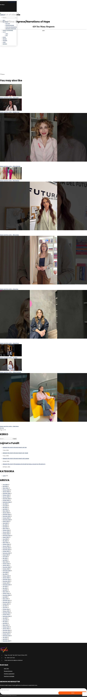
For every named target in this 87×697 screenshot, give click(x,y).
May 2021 (5, 558)
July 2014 (5, 637)
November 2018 (6, 595)
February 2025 (6, 495)
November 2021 (6, 549)
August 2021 (6, 554)
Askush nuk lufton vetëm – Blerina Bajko (9, 235)
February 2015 (6, 626)
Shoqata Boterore (8, 671)
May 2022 (5, 540)
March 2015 (5, 625)
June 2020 (5, 572)
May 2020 (5, 574)
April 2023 (5, 526)
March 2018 (5, 598)
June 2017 (5, 607)
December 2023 (6, 514)
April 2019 (5, 590)
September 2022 (7, 535)
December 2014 (6, 630)
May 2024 (5, 507)
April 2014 (5, 639)
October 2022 (6, 533)
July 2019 (5, 586)
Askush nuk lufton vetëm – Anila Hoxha (9, 97)
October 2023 (6, 518)
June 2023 (5, 523)
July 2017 (5, 605)
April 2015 (5, 623)
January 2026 (6, 491)
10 (2, 428)
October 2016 (6, 609)
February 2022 (6, 544)
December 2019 (6, 579)
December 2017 (6, 600)
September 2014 (6, 635)
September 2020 (7, 570)
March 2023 (5, 528)
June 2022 (5, 539)
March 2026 (5, 488)
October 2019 (6, 583)
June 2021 (5, 556)
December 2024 (6, 498)
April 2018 (5, 597)
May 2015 (5, 621)
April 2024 (5, 509)
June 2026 (5, 484)
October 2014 (6, 634)
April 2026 (5, 486)
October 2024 (6, 500)
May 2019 (5, 588)
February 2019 (6, 593)
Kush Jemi (7, 23)
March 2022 (5, 542)
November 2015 (6, 612)
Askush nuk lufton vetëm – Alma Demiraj (9, 180)
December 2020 (6, 567)
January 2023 (6, 532)
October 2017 (6, 604)
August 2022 (6, 537)
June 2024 (5, 505)
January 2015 (6, 628)
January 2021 (6, 565)
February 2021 (6, 563)
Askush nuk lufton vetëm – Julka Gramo (9, 426)
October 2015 (6, 614)
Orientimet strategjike (9, 676)
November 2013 (6, 641)
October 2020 (6, 569)
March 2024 (5, 511)
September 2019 (6, 584)
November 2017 (6, 602)
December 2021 (6, 547)
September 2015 (6, 616)
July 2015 (5, 618)
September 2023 (7, 519)
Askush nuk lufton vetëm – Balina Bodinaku (10, 166)
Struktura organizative (9, 673)
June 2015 (5, 619)
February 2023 (6, 530)
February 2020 (6, 576)
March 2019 (5, 591)
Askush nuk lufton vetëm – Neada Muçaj (9, 343)
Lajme (4, 475)
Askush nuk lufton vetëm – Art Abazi (8, 357)
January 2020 (6, 577)
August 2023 (6, 521)
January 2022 (6, 546)
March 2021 (5, 561)
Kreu (4, 20)
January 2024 (6, 512)
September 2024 (7, 502)
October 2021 (6, 551)
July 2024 (5, 504)
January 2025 (6, 497)
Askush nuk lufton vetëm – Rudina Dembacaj (10, 372)
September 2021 (6, 553)
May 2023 (5, 525)
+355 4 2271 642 (12, 1)
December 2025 (6, 493)
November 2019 (6, 581)
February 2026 (6, 489)
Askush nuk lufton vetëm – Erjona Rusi (9, 289)
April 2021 (5, 560)
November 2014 (6, 632)
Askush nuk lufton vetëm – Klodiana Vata (9, 112)
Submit (72, 692)
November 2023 (6, 516)
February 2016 (6, 611)
